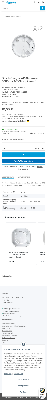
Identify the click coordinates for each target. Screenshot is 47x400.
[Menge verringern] (4, 148)
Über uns (5, 340)
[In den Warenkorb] (3, 23)
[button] (35, 2)
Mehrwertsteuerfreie (8, 324)
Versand (20, 114)
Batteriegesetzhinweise (9, 335)
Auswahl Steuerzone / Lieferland (14, 121)
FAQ (3, 343)
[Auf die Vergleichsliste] (35, 28)
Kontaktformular (7, 302)
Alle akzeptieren (23, 379)
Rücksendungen (7, 331)
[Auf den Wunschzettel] (40, 28)
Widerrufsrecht (6, 328)
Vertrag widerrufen (8, 333)
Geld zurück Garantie (8, 338)
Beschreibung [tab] (8, 177)
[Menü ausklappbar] (3, 1)
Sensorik (13, 94)
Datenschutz (18, 374)
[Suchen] (42, 8)
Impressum (7, 374)
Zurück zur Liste (8, 17)
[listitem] (21, 243)
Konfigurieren (23, 386)
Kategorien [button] (7, 276)
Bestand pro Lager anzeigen (14, 139)
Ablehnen (23, 392)
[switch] (42, 397)
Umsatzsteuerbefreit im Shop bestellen (14, 326)
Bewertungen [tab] (24, 177)
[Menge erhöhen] (42, 148)
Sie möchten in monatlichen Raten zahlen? (23, 168)
